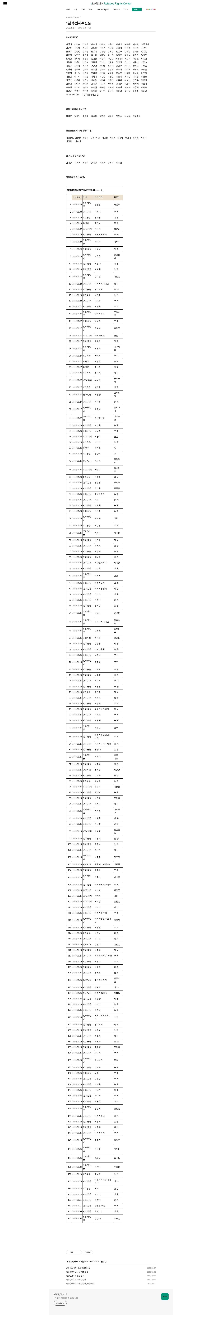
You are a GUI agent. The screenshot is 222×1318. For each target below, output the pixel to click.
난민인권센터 (72, 1261)
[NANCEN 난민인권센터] (111, 3)
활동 (90, 9)
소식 (75, 9)
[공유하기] (75, 1252)
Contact (116, 9)
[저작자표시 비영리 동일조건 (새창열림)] (96, 1252)
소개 (68, 9)
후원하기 (136, 9)
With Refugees (103, 9)
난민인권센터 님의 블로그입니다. (66, 1298)
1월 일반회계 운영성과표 (76, 1276)
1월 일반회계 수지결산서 (76, 1279)
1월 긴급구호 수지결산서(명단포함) (80, 1283)
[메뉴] (5, 3)
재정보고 (85, 1261)
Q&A (126, 9)
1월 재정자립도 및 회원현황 (77, 1272)
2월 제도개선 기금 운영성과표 (78, 1268)
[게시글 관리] (79, 1252)
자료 (83, 9)
